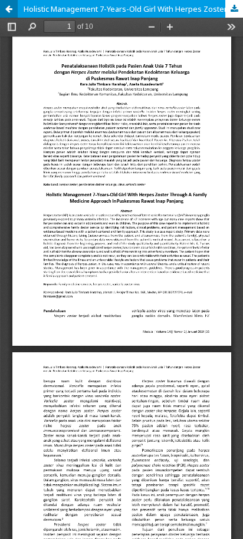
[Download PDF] (234, 9)
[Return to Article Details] (9, 9)
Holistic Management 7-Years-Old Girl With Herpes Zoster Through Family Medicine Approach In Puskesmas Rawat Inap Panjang (133, 9)
